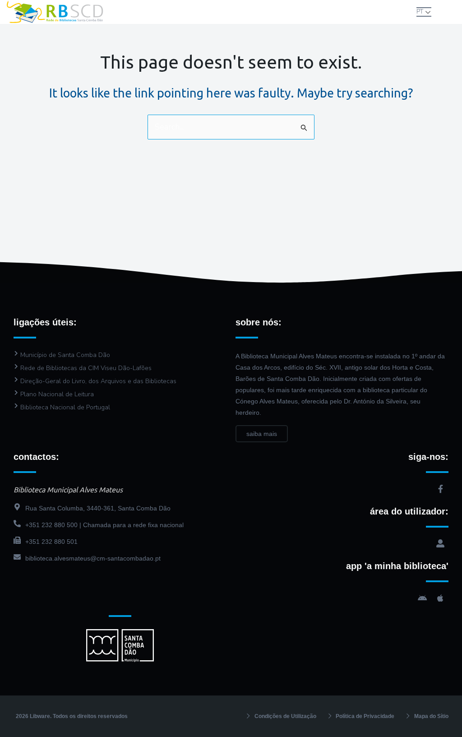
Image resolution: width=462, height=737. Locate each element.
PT (419, 12)
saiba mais (261, 433)
